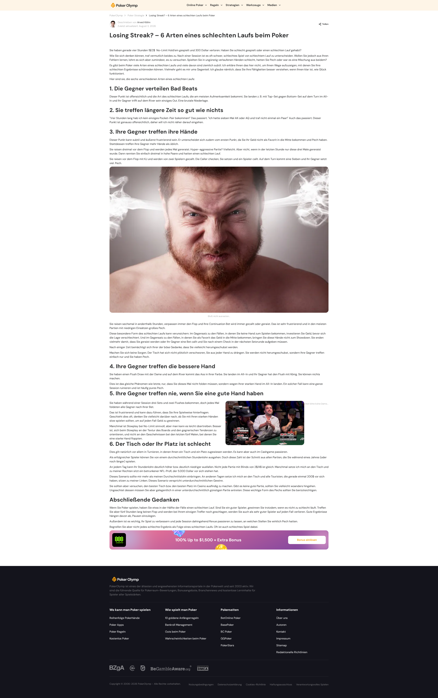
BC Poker (226, 631)
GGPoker (226, 638)
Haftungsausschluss (281, 684)
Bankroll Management (178, 625)
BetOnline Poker (231, 618)
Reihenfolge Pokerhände (125, 618)
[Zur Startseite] (124, 5)
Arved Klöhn (143, 22)
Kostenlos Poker (119, 638)
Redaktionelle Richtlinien (291, 652)
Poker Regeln (118, 631)
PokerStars (227, 645)
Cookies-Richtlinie (256, 684)
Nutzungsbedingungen (201, 684)
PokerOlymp (116, 15)
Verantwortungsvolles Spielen (312, 684)
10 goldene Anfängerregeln (182, 618)
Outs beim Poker (175, 631)
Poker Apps (117, 625)
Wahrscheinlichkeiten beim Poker (185, 638)
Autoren (281, 625)
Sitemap (281, 645)
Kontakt (281, 631)
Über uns (282, 618)
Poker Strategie (136, 15)
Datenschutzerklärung (230, 684)
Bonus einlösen (307, 540)
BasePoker (227, 625)
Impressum (283, 638)
